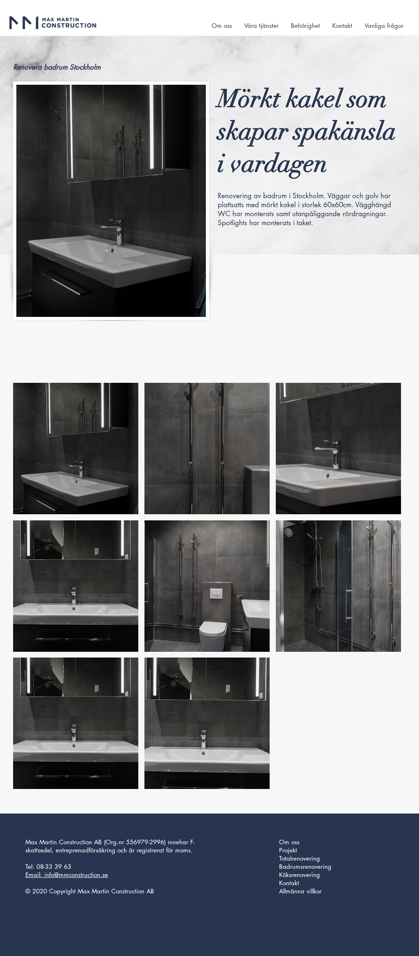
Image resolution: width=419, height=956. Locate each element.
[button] (75, 448)
